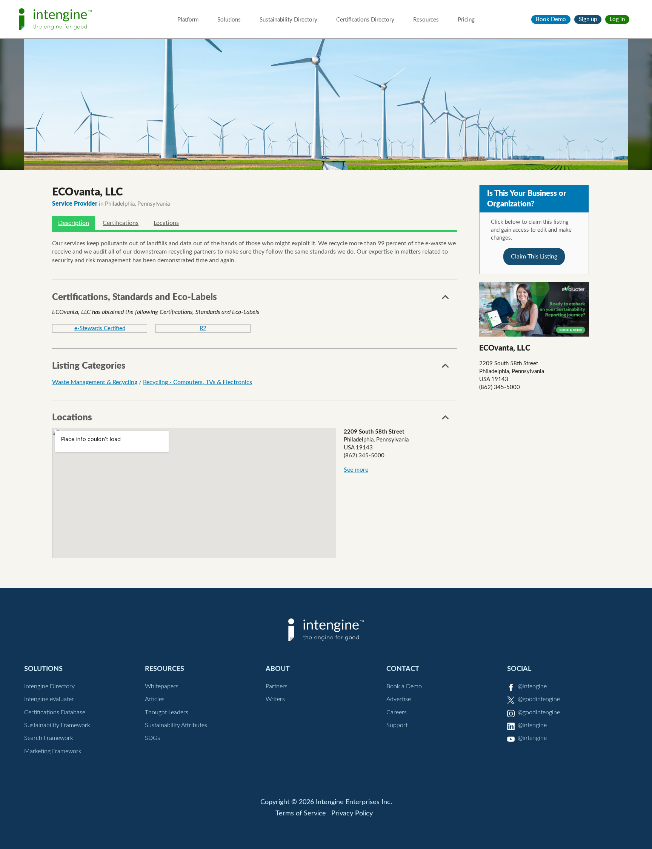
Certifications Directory (365, 20)
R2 (203, 328)
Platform (187, 20)
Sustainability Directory (288, 20)
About (278, 669)
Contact (402, 669)
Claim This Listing (534, 257)
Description (73, 223)
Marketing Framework (53, 751)
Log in (617, 19)
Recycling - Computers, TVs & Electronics (197, 382)
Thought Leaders (166, 712)
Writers (275, 699)
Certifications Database (54, 712)
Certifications (120, 223)
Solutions (229, 20)
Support (397, 725)
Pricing (466, 20)
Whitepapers (161, 686)
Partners (277, 686)
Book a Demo (404, 686)
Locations (166, 223)
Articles (155, 699)
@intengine (532, 686)
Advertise (398, 699)
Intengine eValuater (49, 699)
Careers (396, 712)
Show (445, 299)
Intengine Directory (49, 686)
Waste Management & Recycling (94, 382)
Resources (426, 20)
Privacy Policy (352, 813)
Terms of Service (300, 813)
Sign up (588, 19)
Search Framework (48, 738)
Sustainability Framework (57, 725)
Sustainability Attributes (176, 725)
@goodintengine (539, 699)
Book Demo (551, 19)
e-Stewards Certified (99, 328)
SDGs (152, 738)
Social (519, 669)
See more (356, 470)
